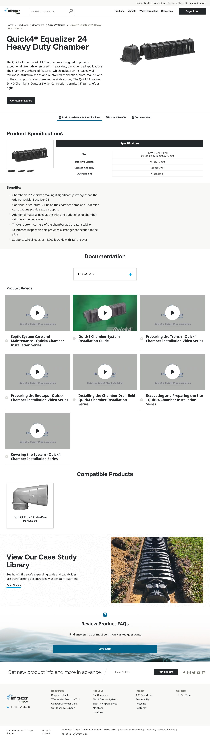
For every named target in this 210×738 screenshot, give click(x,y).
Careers (171, 3)
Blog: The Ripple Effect (105, 704)
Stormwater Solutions (195, 3)
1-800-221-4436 (20, 707)
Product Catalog (143, 3)
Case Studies (14, 585)
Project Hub (192, 11)
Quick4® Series (56, 25)
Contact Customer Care (64, 704)
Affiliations (98, 708)
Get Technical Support (63, 708)
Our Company (100, 695)
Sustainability (142, 699)
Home (10, 25)
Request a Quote (60, 695)
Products (120, 11)
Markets (132, 11)
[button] (37, 323)
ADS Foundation (144, 695)
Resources (167, 11)
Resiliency (141, 708)
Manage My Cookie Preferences (160, 729)
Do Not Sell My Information (74, 733)
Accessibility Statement (131, 729)
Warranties (159, 3)
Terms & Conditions (92, 729)
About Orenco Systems (105, 699)
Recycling (141, 704)
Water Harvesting (148, 11)
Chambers (38, 25)
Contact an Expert (21, 101)
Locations (98, 712)
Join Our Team (183, 695)
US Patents (66, 729)
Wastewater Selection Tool (65, 699)
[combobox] (48, 11)
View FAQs (105, 649)
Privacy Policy (110, 729)
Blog (180, 3)
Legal (77, 729)
